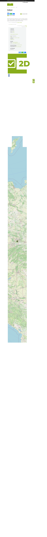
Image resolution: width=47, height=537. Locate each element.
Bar (15, 46)
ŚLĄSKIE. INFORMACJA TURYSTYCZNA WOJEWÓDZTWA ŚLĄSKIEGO (16, 0)
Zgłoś (26, 25)
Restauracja (19, 46)
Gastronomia (12, 39)
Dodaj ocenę (19, 22)
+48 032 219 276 (15, 42)
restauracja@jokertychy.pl (16, 43)
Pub (17, 46)
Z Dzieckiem (25, 2)
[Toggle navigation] (26, 1)
